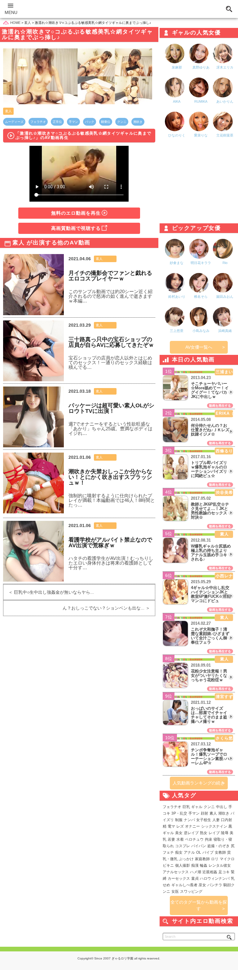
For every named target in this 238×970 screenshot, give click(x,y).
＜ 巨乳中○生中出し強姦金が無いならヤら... (48, 592)
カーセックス (179, 878)
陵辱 (224, 833)
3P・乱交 (179, 813)
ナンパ (189, 820)
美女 (179, 833)
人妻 (216, 820)
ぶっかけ (186, 859)
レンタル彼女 (220, 865)
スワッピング (191, 891)
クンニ (121, 121)
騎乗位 (105, 121)
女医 (175, 891)
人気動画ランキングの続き (199, 782)
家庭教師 (202, 859)
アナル (189, 852)
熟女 (203, 833)
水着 (180, 839)
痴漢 (195, 865)
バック (89, 121)
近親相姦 (209, 872)
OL (198, 852)
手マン (73, 121)
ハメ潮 (195, 872)
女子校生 (203, 820)
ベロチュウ (194, 839)
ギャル (196, 807)
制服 (179, 820)
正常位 (57, 121)
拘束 (208, 839)
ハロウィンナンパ (215, 878)
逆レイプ (191, 833)
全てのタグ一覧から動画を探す (198, 905)
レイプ (214, 833)
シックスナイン (214, 826)
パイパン (198, 846)
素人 (8, 111)
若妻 (171, 839)
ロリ (214, 859)
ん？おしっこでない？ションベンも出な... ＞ (109, 608)
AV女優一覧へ (198, 347)
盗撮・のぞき (218, 846)
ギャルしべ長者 (184, 885)
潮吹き (138, 121)
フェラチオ (38, 121)
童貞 (195, 878)
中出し (221, 807)
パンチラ (214, 885)
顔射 (204, 813)
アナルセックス (176, 872)
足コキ (224, 872)
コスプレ (182, 846)
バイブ (208, 852)
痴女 (179, 852)
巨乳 (186, 807)
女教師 (220, 852)
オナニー (192, 826)
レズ (180, 826)
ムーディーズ (14, 121)
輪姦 (203, 865)
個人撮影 (182, 865)
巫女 (202, 885)
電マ (171, 826)
